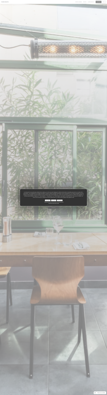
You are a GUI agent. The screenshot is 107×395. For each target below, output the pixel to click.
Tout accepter (48, 200)
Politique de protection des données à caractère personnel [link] (53, 201)
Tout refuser (54, 200)
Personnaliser (59, 200)
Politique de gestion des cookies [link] (53, 203)
